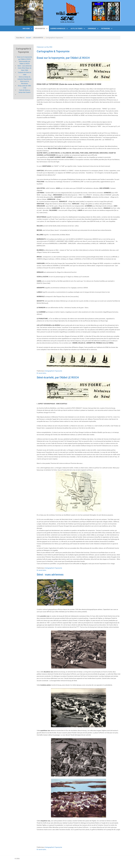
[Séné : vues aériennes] (55, 592)
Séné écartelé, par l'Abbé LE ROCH (58, 377)
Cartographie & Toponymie (53, 51)
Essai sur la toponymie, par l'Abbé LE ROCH (63, 57)
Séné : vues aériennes (50, 574)
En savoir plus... (42, 373)
